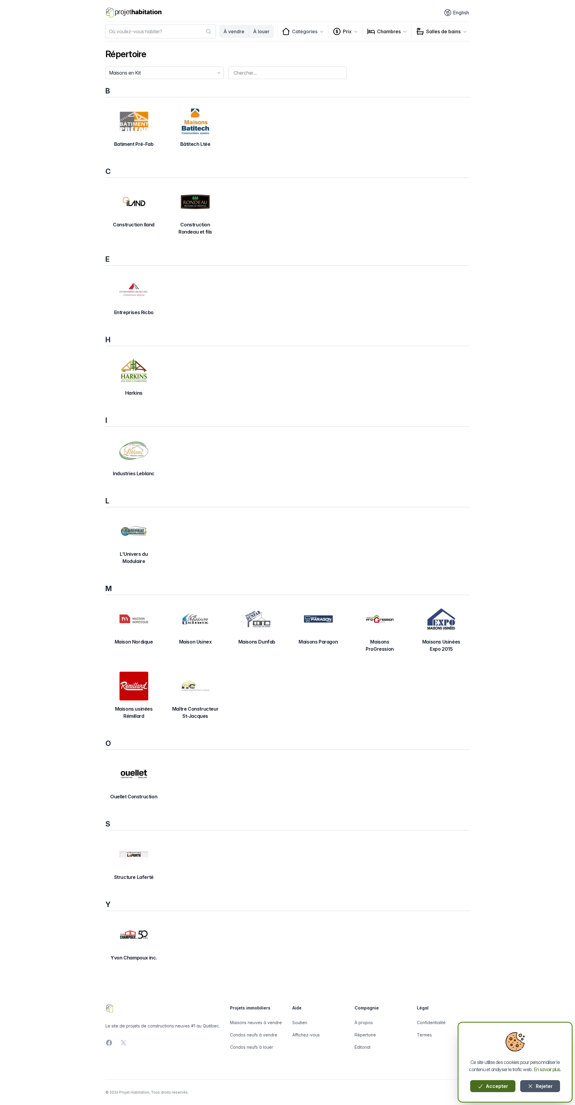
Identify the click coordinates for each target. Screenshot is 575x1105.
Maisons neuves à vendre (256, 1022)
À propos (364, 1022)
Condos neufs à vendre (253, 1034)
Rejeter (544, 1086)
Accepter (496, 1086)
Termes (424, 1034)
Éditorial (362, 1047)
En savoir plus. (547, 1069)
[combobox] (160, 31)
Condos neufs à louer (251, 1047)
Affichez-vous (306, 1034)
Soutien (299, 1022)
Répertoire (365, 1034)
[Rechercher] (208, 31)
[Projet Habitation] (133, 12)
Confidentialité (431, 1022)
